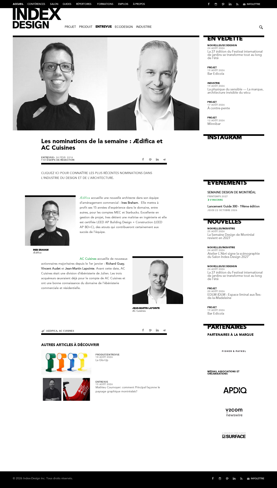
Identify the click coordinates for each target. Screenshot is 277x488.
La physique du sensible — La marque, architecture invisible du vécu (235, 91)
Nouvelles (214, 45)
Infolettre (253, 4)
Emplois (123, 4)
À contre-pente (218, 108)
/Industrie (228, 228)
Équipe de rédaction (60, 160)
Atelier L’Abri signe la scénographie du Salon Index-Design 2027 (233, 255)
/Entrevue (113, 355)
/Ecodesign (229, 45)
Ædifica (85, 198)
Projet (70, 27)
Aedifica (51, 331)
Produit (85, 27)
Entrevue (104, 26)
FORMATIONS (105, 4)
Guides (67, 4)
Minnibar (214, 124)
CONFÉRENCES (36, 4)
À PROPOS (139, 4)
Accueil (18, 4)
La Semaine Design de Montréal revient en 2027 (230, 236)
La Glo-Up (102, 360)
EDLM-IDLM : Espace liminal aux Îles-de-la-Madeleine (234, 296)
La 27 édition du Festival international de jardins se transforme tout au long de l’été (235, 55)
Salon (54, 4)
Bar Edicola (215, 73)
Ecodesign (124, 27)
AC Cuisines (66, 331)
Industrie (144, 27)
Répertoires (83, 4)
